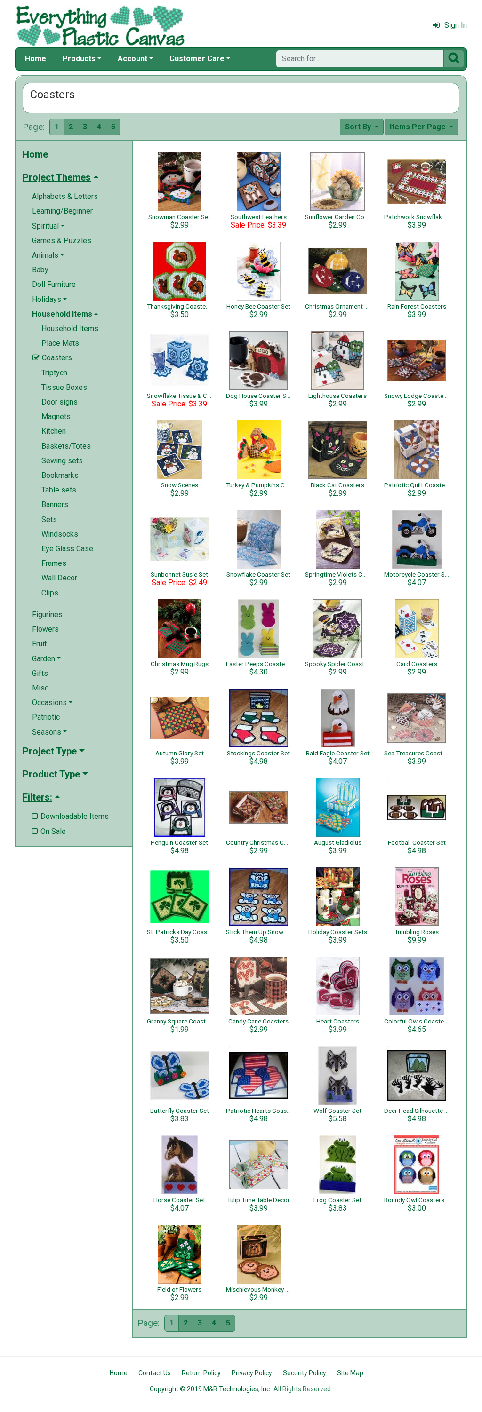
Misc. (41, 687)
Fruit (39, 643)
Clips (49, 592)
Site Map (350, 1373)
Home (35, 58)
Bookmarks (60, 475)
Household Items (69, 328)
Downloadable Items (70, 816)
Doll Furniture (54, 284)
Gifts (40, 673)
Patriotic (46, 717)
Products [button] (79, 58)
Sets (49, 519)
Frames (53, 563)
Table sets (58, 489)
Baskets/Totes (66, 446)
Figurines (47, 614)
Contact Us (154, 1373)
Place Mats (60, 343)
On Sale (49, 831)
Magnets (56, 416)
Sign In (455, 25)
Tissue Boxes (64, 387)
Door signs (59, 401)
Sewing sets (62, 460)
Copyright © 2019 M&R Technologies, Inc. (210, 1389)
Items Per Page (419, 126)
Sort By (359, 126)
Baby (40, 269)
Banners (54, 504)
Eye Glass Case (67, 548)
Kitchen (53, 431)
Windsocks (59, 534)
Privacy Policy (252, 1373)
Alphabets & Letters (65, 196)
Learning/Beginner (62, 210)
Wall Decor (59, 577)
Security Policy (304, 1373)
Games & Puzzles (61, 240)
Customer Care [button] (197, 58)
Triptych (54, 372)
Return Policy (201, 1373)
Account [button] (132, 58)
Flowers (45, 629)
